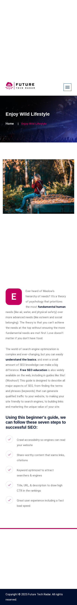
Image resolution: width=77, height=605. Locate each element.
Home (10, 123)
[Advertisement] (38, 38)
